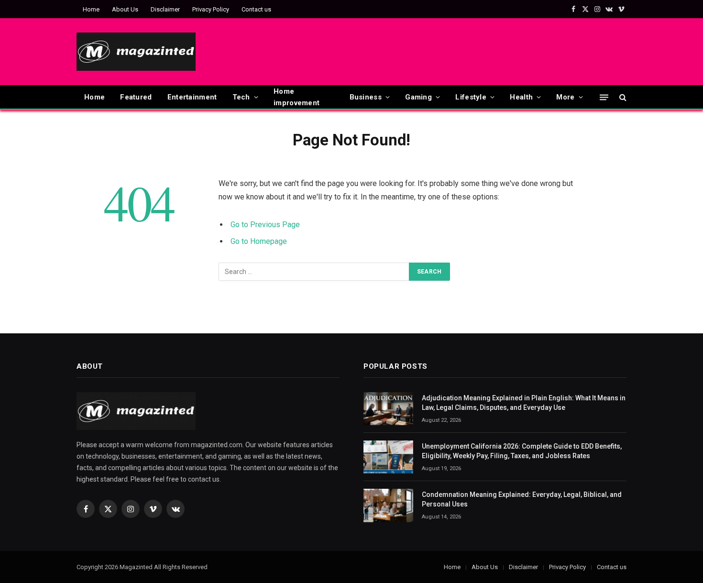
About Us (125, 9)
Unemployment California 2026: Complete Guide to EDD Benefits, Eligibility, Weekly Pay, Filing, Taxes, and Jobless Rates (522, 451)
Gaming (418, 97)
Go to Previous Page (265, 224)
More (565, 97)
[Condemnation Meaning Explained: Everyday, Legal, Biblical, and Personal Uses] (388, 505)
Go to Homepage (259, 241)
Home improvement (296, 97)
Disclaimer (165, 9)
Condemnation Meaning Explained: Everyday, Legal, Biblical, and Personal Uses (522, 499)
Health (521, 97)
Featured (136, 97)
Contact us (256, 9)
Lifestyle (470, 97)
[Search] (621, 97)
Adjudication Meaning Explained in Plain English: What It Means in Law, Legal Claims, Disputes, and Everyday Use (524, 402)
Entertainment (192, 97)
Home (91, 9)
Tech (241, 97)
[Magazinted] (136, 52)
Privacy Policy (210, 9)
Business (366, 97)
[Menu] (604, 96)
